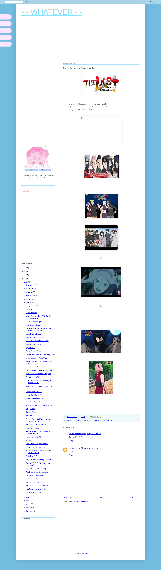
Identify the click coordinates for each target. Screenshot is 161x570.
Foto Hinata (30, 416)
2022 (26, 268)
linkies (6, 30)
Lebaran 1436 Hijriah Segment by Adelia (40, 355)
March (28, 508)
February (29, 511)
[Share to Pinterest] (100, 417)
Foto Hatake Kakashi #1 (34, 475)
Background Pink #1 (33, 306)
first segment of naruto (34, 479)
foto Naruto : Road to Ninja (36, 489)
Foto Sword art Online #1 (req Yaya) (39, 374)
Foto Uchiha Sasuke (33, 482)
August (29, 299)
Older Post (135, 497)
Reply (71, 441)
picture (99, 420)
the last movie (108, 420)
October (29, 292)
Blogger (85, 554)
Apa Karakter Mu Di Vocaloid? (37, 472)
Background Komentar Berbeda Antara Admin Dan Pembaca (39, 330)
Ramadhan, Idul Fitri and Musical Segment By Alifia (38, 433)
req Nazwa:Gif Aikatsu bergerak (37, 469)
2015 (26, 282)
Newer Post (68, 497)
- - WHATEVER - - (51, 12)
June (28, 497)
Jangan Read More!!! (33, 492)
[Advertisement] (80, 41)
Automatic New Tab (33, 377)
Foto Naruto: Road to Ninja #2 (37, 486)
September (30, 296)
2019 (26, 275)
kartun (89, 420)
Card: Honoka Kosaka (33, 334)
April (28, 504)
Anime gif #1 (30, 440)
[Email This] (91, 417)
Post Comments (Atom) (81, 501)
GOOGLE (79, 420)
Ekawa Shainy (74, 448)
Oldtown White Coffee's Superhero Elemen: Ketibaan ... (38, 420)
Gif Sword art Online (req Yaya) (37, 341)
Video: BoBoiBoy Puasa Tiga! (36, 358)
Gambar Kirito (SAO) (34, 392)
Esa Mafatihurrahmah (77, 434)
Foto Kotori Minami (33, 325)
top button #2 (30, 348)
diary (5, 16)
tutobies (5, 37)
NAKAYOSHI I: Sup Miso (35, 337)
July (28, 303)
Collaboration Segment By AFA (37, 444)
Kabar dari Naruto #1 (33, 437)
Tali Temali (30, 309)
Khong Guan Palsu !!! (34, 395)
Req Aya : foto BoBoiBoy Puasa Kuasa (39, 460)
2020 (26, 271)
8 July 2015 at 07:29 (94, 434)
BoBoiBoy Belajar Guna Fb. (36, 402)
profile (6, 23)
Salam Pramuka (31, 313)
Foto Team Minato (32, 428)
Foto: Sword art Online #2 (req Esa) (39, 370)
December (30, 285)
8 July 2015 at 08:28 (91, 448)
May (28, 500)
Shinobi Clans (31, 412)
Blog (73, 420)
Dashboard (45, 170)
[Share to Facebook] (98, 417)
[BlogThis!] (93, 417)
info (84, 420)
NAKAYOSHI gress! (33, 344)
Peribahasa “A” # (32, 456)
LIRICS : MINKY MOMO (35, 447)
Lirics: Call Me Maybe (34, 322)
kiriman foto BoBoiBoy (34, 398)
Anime (69, 420)
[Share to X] (95, 417)
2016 (26, 278)
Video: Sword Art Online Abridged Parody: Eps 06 (38, 382)
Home (101, 497)
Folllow (32, 170)
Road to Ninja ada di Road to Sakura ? (39, 405)
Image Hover (30, 409)
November (30, 289)
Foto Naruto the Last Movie (36, 425)
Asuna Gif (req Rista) (33, 351)
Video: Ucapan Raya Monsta (36, 367)
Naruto (94, 420)
